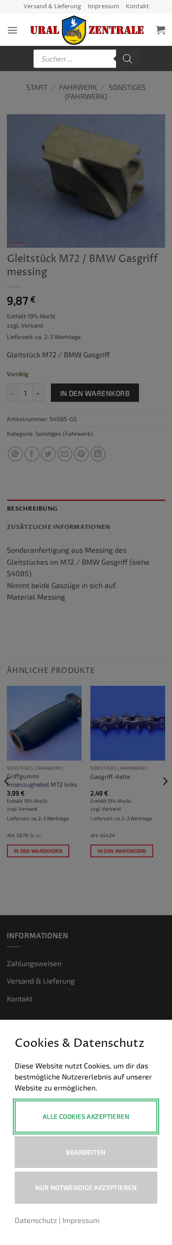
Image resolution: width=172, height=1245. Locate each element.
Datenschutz (36, 1220)
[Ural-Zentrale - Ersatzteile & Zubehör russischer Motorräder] (87, 29)
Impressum (103, 7)
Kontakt (137, 7)
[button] (12, 30)
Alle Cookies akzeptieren (86, 1116)
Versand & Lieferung (52, 7)
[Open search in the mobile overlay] (86, 59)
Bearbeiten (85, 1152)
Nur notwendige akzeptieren (86, 1187)
